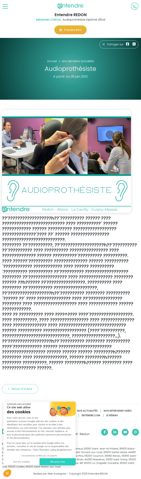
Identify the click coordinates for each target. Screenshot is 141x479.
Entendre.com (91, 415)
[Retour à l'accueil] (70, 6)
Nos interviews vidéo (118, 410)
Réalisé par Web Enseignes (49, 473)
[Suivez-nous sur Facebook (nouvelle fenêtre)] (104, 432)
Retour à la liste (22, 389)
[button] (7, 473)
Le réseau (112, 415)
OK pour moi (57, 461)
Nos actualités (87, 410)
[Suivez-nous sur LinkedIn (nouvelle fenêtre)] (114, 432)
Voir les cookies (21, 461)
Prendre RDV (73, 30)
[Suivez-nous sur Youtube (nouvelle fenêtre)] (125, 432)
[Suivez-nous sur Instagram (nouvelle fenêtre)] (135, 432)
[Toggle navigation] (5, 7)
